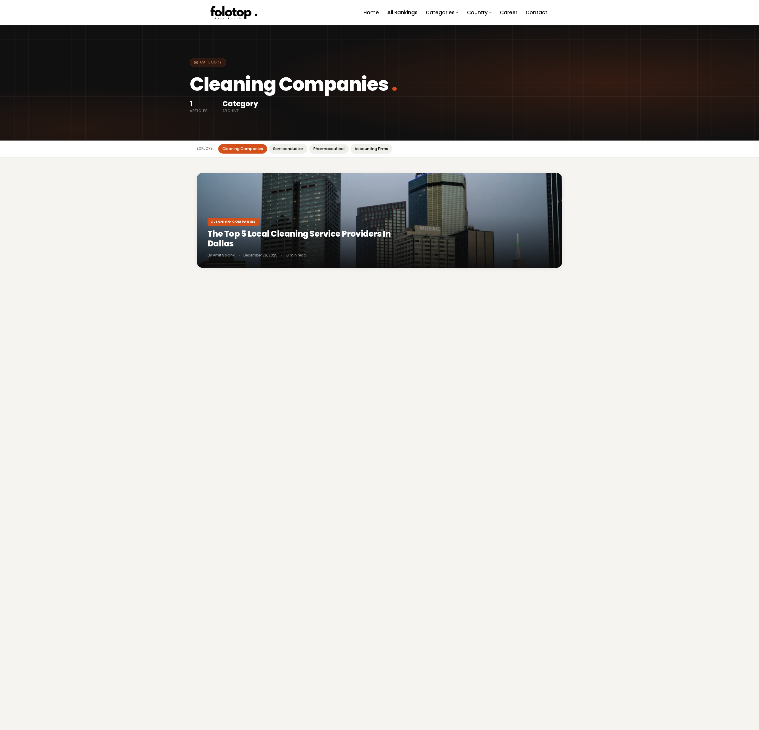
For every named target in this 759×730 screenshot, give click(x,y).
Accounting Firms (371, 148)
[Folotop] (234, 12)
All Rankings (402, 12)
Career (508, 12)
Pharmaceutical (329, 148)
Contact (536, 12)
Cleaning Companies (242, 148)
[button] (457, 12)
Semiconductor (288, 148)
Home (371, 12)
